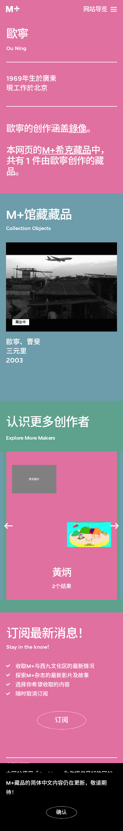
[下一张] (114, 526)
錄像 (78, 128)
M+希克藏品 (66, 150)
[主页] (12, 9)
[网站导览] (114, 9)
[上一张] (8, 526)
